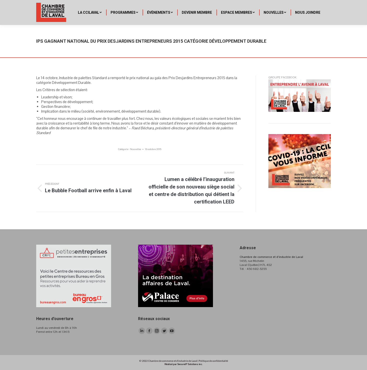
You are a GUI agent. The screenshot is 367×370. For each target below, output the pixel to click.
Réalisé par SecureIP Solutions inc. (183, 364)
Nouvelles (135, 149)
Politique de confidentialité (213, 361)
